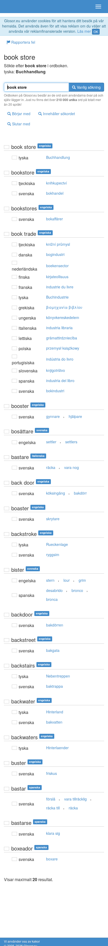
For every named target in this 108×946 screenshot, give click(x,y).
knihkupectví (56, 183)
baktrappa (54, 686)
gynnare (53, 416)
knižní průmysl (58, 244)
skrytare (53, 518)
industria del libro (60, 380)
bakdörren (54, 625)
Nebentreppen (58, 676)
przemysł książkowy (62, 348)
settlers (71, 441)
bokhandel (54, 193)
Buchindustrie (57, 297)
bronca (52, 599)
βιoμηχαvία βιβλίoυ (64, 307)
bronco (77, 590)
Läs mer (84, 31)
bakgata (53, 650)
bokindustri (55, 390)
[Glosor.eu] (13, 6)
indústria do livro (59, 359)
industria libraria (59, 327)
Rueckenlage (57, 544)
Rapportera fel (22, 42)
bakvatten (54, 722)
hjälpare (75, 416)
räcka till (53, 807)
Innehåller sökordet (58, 113)
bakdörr (80, 493)
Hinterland (54, 711)
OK (96, 31)
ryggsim (52, 554)
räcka (50, 467)
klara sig (53, 833)
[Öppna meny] (98, 6)
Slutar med (20, 123)
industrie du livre (59, 286)
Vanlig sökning (88, 87)
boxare (52, 858)
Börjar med (20, 113)
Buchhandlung (58, 157)
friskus (51, 773)
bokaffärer (54, 218)
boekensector (57, 265)
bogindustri (55, 254)
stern (50, 580)
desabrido (54, 590)
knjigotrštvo (55, 370)
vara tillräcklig (75, 799)
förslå (50, 799)
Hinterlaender (57, 747)
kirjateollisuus (57, 276)
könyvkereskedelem (62, 317)
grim (82, 580)
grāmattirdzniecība (61, 337)
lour (66, 580)
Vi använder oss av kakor (22, 941)
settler (51, 441)
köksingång (55, 493)
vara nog (71, 467)
